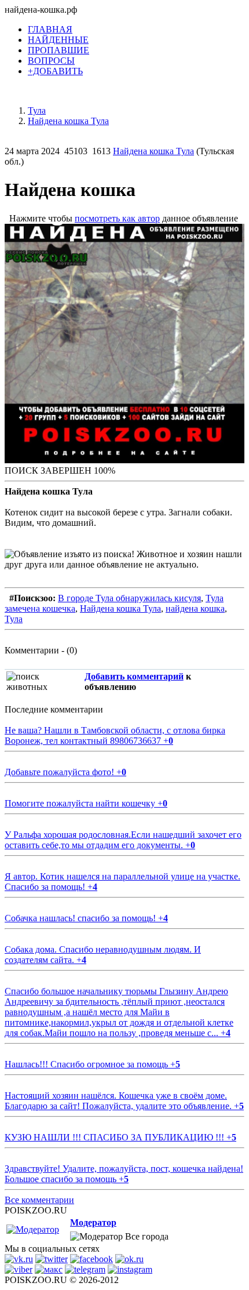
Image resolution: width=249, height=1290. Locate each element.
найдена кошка (195, 608)
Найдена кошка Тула (153, 151)
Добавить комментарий (134, 676)
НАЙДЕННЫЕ (58, 40)
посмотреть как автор (117, 218)
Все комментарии (39, 1200)
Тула (14, 619)
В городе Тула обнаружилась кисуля (129, 598)
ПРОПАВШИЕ (58, 50)
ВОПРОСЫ (51, 61)
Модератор (93, 1222)
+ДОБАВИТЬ (55, 71)
